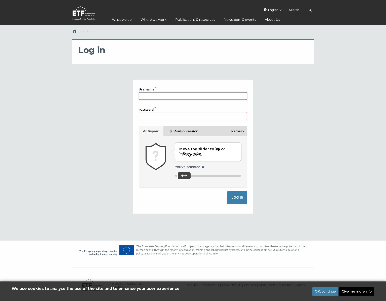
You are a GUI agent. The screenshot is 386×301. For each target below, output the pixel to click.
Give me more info (357, 291)
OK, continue (325, 291)
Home (75, 32)
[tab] (151, 131)
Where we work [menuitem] (153, 20)
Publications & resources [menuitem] (195, 20)
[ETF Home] (88, 15)
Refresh (237, 131)
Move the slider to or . (202, 151)
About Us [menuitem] (272, 20)
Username (146, 89)
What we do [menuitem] (122, 20)
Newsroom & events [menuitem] (240, 20)
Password (146, 109)
